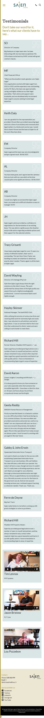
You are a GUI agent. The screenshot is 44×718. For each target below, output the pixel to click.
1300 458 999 (10, 678)
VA (24, 712)
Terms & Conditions (30, 709)
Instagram (8, 698)
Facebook (8, 691)
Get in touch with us (8, 682)
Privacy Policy (39, 709)
